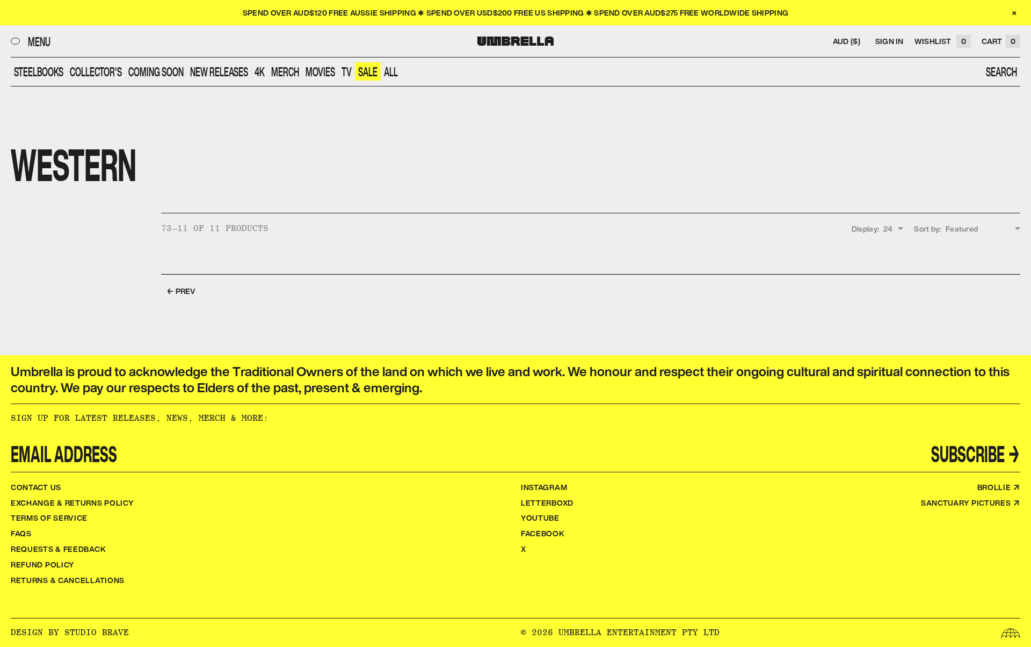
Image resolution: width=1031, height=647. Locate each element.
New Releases (219, 71)
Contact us (36, 487)
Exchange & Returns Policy (72, 502)
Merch (285, 71)
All (391, 71)
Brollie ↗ (998, 487)
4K (260, 71)
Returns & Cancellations (68, 580)
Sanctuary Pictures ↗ (970, 502)
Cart (998, 41)
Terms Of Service (49, 517)
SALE (367, 71)
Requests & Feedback (58, 549)
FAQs (21, 533)
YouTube (540, 517)
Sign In (889, 41)
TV (347, 71)
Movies (320, 71)
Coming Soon (156, 71)
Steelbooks (38, 71)
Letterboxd (547, 502)
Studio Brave (96, 632)
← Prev (181, 291)
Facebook (543, 533)
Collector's (96, 71)
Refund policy (43, 564)
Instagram (544, 487)
